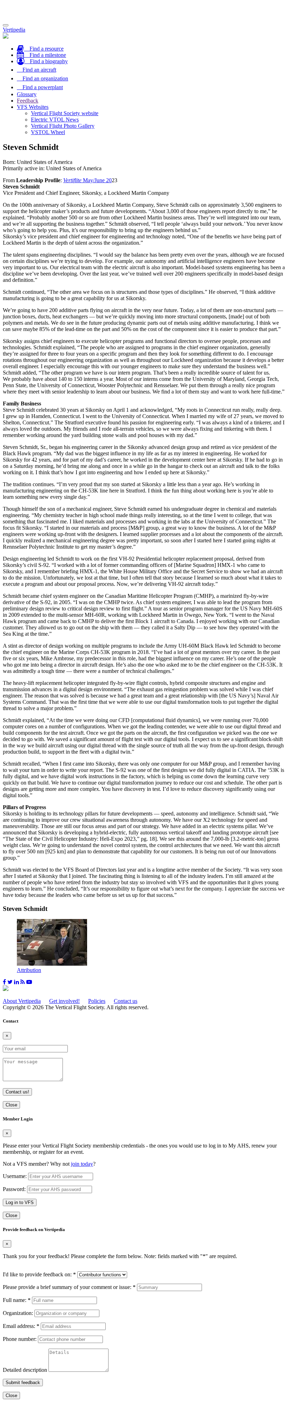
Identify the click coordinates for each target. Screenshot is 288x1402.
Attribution (29, 970)
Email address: (21, 1326)
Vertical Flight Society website (64, 113)
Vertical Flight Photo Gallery (62, 126)
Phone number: (20, 1339)
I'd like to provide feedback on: (39, 1274)
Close (11, 1104)
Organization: (18, 1313)
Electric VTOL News (55, 120)
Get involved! (64, 1001)
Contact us (125, 1001)
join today (82, 1164)
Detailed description (25, 1370)
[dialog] (144, 1167)
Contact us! (17, 1092)
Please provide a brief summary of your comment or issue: (69, 1287)
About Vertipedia (22, 1001)
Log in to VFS (20, 1202)
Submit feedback (23, 1382)
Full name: (17, 1300)
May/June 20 (87, 180)
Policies (96, 1001)
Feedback (27, 101)
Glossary (27, 94)
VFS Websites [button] (32, 107)
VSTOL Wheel (48, 132)
